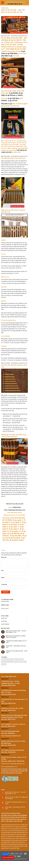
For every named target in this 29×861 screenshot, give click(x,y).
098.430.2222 (12, 752)
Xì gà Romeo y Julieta (14, 95)
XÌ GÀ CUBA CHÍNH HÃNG (7, 661)
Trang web (4, 584)
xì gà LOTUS (12, 101)
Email (3, 577)
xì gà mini (4, 664)
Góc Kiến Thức (5, 8)
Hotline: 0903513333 (8, 857)
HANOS (4, 101)
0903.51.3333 (11, 719)
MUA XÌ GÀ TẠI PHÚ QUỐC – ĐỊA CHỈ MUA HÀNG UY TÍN (16, 631)
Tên (2, 570)
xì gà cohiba (23, 661)
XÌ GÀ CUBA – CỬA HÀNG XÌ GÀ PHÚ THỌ (16, 646)
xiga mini (21, 659)
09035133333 (17, 507)
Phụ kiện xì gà (6, 104)
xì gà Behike (13, 93)
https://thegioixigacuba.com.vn (9, 766)
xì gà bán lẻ (16, 661)
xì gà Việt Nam (13, 98)
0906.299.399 (20, 761)
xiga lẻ (16, 659)
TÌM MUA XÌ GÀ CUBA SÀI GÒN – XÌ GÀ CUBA (16, 651)
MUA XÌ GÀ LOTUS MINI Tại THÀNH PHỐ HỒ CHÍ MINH (15, 636)
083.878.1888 (12, 745)
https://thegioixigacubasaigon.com (15, 763)
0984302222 (11, 733)
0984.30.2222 (12, 685)
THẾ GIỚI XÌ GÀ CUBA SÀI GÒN (14, 504)
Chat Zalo (5, 854)
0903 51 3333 (5, 605)
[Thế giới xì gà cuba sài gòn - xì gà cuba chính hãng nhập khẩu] (15, 3)
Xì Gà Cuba (4, 621)
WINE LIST (4, 618)
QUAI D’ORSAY (5, 624)
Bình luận (3, 557)
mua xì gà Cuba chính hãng (8, 659)
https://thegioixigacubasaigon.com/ (14, 510)
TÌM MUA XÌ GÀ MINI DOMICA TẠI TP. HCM (16, 641)
